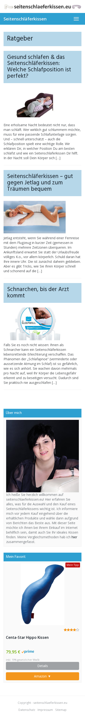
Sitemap (61, 710)
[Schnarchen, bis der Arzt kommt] (42, 324)
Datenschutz (26, 710)
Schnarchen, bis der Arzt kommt (38, 292)
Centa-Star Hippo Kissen (27, 637)
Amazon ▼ (42, 676)
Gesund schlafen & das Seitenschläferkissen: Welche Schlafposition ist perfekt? (39, 67)
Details (42, 666)
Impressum (45, 710)
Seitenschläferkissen (25, 19)
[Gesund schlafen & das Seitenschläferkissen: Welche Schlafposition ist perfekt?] (42, 104)
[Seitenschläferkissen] (42, 6)
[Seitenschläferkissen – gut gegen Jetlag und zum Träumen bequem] (42, 217)
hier (74, 537)
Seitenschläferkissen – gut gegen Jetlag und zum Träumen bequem (40, 183)
